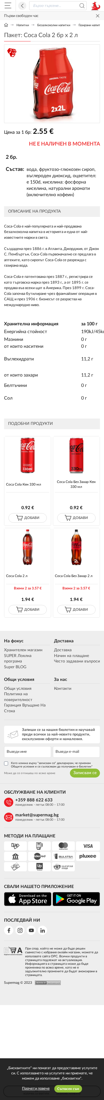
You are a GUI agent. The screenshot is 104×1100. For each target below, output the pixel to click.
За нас (60, 679)
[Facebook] (8, 930)
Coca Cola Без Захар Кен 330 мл (76, 484)
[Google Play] (76, 899)
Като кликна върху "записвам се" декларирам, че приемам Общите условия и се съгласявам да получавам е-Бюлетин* (51, 765)
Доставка (64, 641)
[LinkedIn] (42, 930)
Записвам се (84, 773)
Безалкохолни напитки (53, 25)
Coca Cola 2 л (16, 576)
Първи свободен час (21, 16)
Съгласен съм (68, 1089)
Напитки (22, 25)
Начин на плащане (71, 656)
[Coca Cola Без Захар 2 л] (76, 547)
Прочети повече (36, 1089)
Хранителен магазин (23, 650)
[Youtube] (31, 930)
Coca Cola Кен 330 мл (23, 484)
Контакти (62, 689)
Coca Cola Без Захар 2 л (73, 576)
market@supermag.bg (37, 815)
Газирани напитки (91, 25)
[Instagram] (20, 930)
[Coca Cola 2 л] (27, 547)
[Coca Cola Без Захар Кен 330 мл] (76, 455)
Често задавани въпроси (77, 661)
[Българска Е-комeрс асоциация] (13, 960)
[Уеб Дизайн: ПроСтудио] (46, 983)
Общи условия (19, 679)
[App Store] (27, 899)
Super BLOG (15, 667)
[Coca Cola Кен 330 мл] (27, 455)
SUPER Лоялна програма (17, 659)
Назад (22, 6)
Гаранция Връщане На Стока (25, 708)
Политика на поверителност (18, 697)
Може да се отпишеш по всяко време (29, 773)
